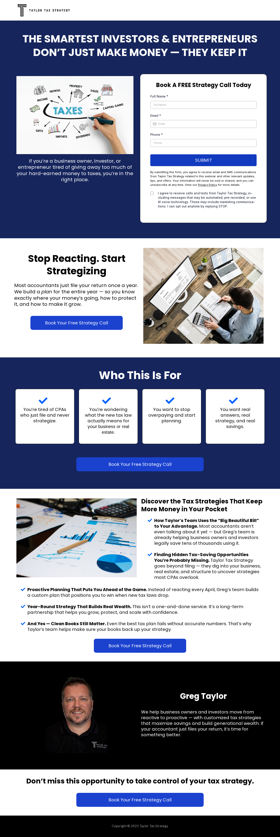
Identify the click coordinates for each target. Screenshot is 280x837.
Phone (156, 134)
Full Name (159, 96)
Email (155, 115)
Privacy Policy (207, 184)
